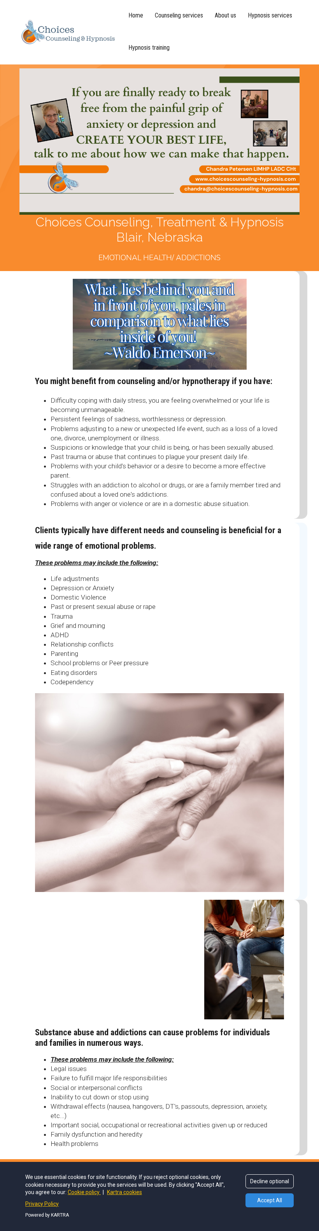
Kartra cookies (124, 1192)
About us (225, 15)
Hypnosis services (270, 15)
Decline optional (269, 1181)
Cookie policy (84, 1192)
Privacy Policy (42, 1204)
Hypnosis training (149, 47)
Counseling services (179, 15)
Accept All (269, 1200)
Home (135, 15)
